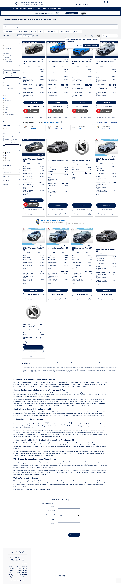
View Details (33, 105)
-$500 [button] (42, 87)
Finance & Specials (41, 8)
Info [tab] (39, 66)
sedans (47, 433)
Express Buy (31, 8)
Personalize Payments (91, 45)
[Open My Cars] (107, 2)
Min (4, 69)
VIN (77, 225)
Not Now (79, 45)
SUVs (51, 404)
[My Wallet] (104, 2)
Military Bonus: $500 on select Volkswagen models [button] (28, 89)
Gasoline (33, 31)
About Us (60, 8)
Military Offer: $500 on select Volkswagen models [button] (101, 195)
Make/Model (70, 225)
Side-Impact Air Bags (50, 31)
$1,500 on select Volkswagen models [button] (28, 80)
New (17, 8)
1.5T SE (19, 31)
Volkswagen (27, 36)
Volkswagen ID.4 (39, 423)
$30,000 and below (65, 31)
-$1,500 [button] (42, 79)
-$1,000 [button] (42, 92)
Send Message (74, 546)
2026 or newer (9, 31)
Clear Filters (36, 36)
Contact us (66, 495)
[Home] (16, 3)
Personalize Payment (38, 99)
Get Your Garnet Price (33, 109)
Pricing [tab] (28, 66)
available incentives (64, 494)
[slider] (4, 78)
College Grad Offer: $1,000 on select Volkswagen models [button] (28, 94)
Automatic (77, 31)
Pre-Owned (23, 8)
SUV (40, 31)
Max (13, 69)
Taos (18, 36)
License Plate (83, 225)
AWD (26, 31)
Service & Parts (52, 8)
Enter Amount (11, 155)
